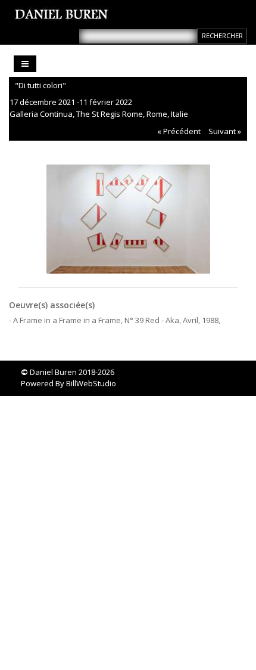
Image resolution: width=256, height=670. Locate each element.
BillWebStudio (91, 383)
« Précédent (179, 131)
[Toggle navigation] (25, 63)
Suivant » (224, 131)
